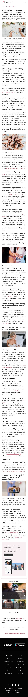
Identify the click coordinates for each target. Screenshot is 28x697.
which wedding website (8, 92)
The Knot (17, 391)
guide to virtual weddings (13, 454)
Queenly (9, 296)
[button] (4, 596)
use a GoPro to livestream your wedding (13, 471)
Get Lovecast (8, 555)
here (23, 124)
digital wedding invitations (16, 194)
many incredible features (11, 532)
